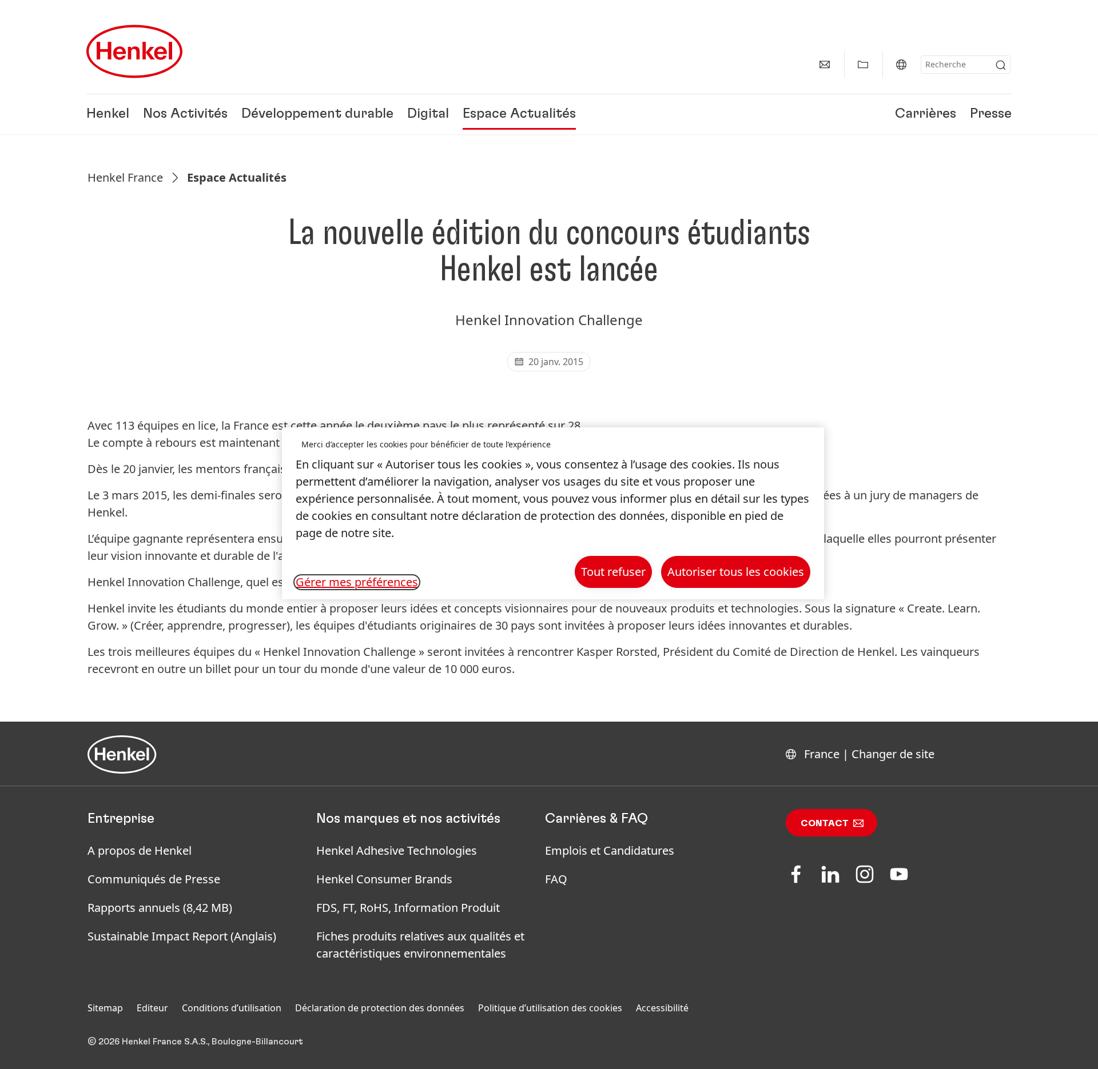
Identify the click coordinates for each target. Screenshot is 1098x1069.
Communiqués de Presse (153, 879)
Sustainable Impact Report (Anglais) (181, 936)
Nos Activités (185, 114)
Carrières (925, 114)
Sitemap (105, 1008)
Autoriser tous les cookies (735, 571)
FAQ (556, 879)
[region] (553, 513)
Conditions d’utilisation (231, 1008)
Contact (825, 823)
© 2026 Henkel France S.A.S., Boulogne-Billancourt (195, 1041)
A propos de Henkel (139, 850)
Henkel (107, 114)
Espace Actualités (519, 114)
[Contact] (824, 64)
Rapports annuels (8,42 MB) (159, 907)
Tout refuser (613, 571)
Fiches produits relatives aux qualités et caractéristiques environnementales (420, 944)
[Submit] (1001, 65)
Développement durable (317, 114)
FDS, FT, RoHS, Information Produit (408, 907)
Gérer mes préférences (357, 582)
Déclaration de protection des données (379, 1008)
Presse (991, 114)
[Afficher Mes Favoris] (863, 64)
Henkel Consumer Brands (384, 879)
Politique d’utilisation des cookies (550, 1008)
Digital (428, 114)
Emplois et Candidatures (609, 850)
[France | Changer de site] (901, 64)
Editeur (152, 1008)
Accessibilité (662, 1008)
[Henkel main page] (134, 51)
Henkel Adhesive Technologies (396, 850)
